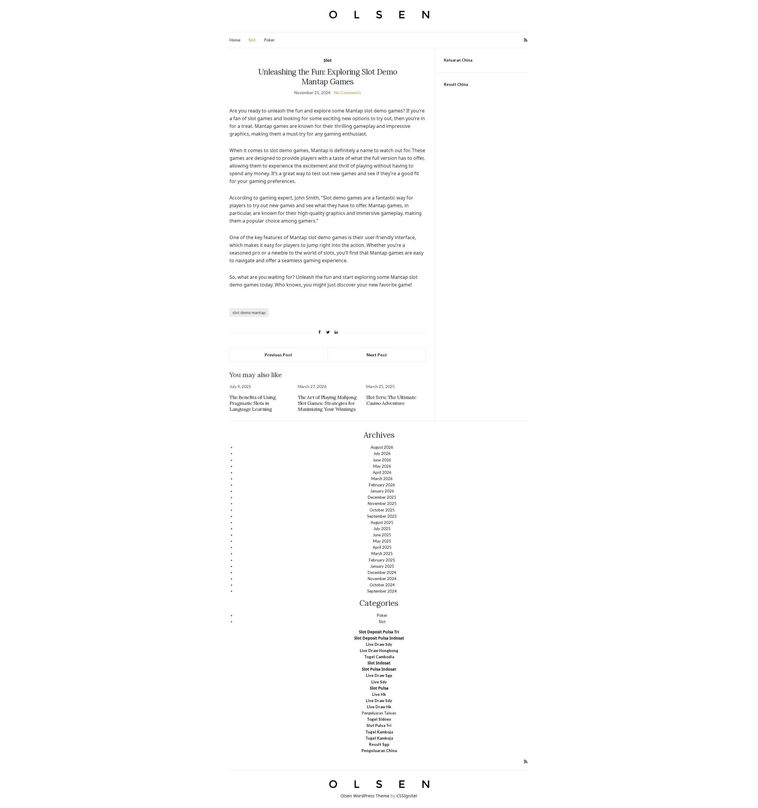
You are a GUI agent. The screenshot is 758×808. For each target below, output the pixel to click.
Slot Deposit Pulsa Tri (379, 632)
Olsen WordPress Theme (365, 796)
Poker (269, 39)
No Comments (347, 92)
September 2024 (382, 591)
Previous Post (278, 354)
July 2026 (382, 453)
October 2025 (382, 510)
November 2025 (382, 503)
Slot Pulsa (379, 688)
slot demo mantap (249, 312)
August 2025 (382, 522)
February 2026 (382, 484)
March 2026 (382, 478)
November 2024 (382, 578)
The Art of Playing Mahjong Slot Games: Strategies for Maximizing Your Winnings (327, 403)
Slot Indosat (379, 663)
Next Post (377, 354)
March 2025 (382, 553)
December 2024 (382, 572)
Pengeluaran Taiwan (379, 713)
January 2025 (382, 566)
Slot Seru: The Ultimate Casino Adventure (391, 400)
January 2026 (382, 491)
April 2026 (382, 472)
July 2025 (382, 528)
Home (234, 39)
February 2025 (382, 560)
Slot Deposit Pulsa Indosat (379, 638)
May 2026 (382, 466)
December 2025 (382, 497)
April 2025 (382, 547)
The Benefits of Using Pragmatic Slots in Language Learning (252, 403)
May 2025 (382, 541)
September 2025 (382, 516)
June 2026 (382, 460)
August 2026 (382, 447)
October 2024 (382, 584)
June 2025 (382, 534)
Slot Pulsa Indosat (379, 669)
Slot (252, 39)
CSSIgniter (406, 796)
